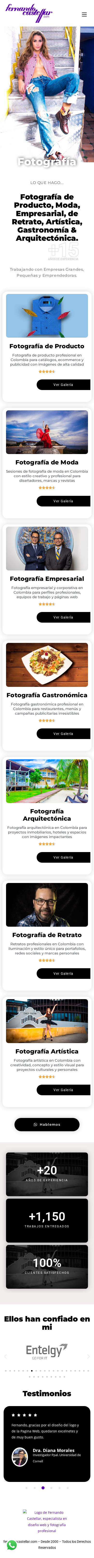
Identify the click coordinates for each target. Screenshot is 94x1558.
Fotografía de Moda (47, 462)
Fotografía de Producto (46, 346)
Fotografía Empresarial (47, 578)
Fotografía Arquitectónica (47, 815)
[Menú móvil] (84, 13)
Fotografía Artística (47, 1051)
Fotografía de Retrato (47, 935)
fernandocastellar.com (20, 1542)
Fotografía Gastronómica (47, 695)
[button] (5, 1356)
